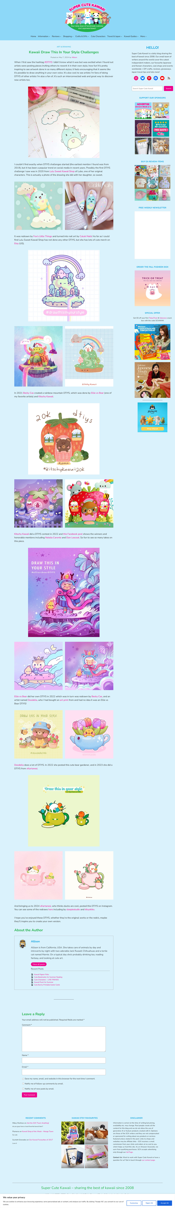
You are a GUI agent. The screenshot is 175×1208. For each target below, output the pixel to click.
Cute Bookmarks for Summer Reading (48, 977)
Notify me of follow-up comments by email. (44, 1083)
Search (168, 88)
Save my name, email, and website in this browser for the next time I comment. (60, 1078)
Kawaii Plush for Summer (43, 982)
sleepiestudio (73, 909)
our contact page (148, 1160)
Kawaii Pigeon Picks (41, 974)
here (50, 909)
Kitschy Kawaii (45, 396)
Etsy (16, 243)
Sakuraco (163, 318)
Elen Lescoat (72, 537)
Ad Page (129, 1152)
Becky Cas (28, 392)
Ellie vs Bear (97, 392)
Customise (134, 1203)
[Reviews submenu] (60, 36)
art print (64, 700)
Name (25, 1055)
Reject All (149, 1203)
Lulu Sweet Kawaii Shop (62, 171)
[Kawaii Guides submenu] (137, 36)
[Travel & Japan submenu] (121, 36)
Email (25, 1067)
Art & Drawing (64, 47)
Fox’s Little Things (42, 236)
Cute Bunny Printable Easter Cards (47, 985)
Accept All (165, 1203)
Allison (74, 57)
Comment (27, 1025)
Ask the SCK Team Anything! (38, 1123)
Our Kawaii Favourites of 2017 (41, 1140)
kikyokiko (89, 909)
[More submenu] (146, 36)
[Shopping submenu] (72, 36)
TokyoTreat (153, 318)
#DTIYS (48, 62)
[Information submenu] (49, 36)
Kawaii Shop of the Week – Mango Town (37, 1131)
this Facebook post (72, 534)
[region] (87, 1201)
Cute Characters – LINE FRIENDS (46, 980)
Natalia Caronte (53, 537)
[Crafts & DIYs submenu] (88, 36)
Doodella (32, 700)
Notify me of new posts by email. (39, 1088)
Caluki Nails (86, 236)
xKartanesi (32, 768)
